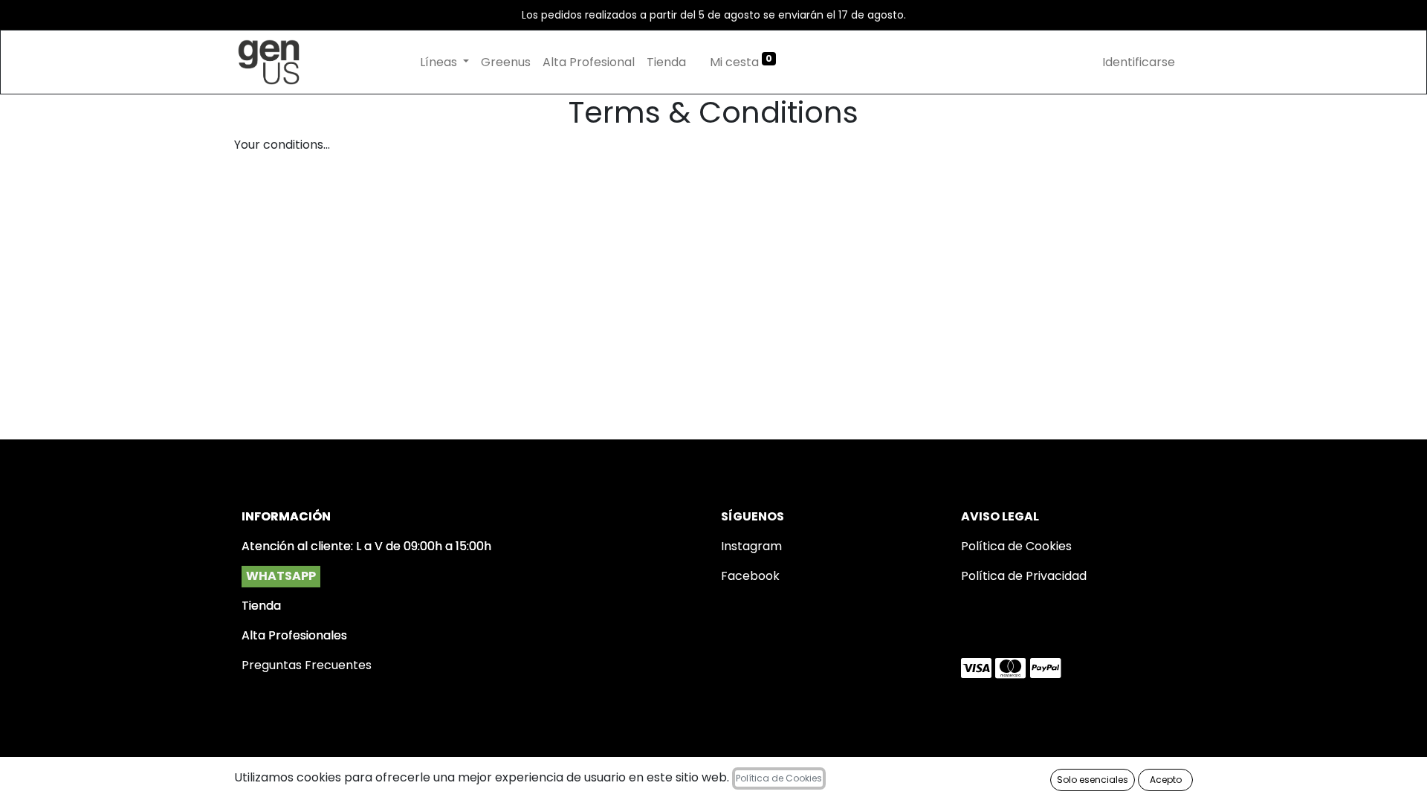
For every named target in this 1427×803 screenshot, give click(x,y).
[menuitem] (506, 62)
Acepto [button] (1166, 779)
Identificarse (1138, 62)
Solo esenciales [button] (1092, 779)
